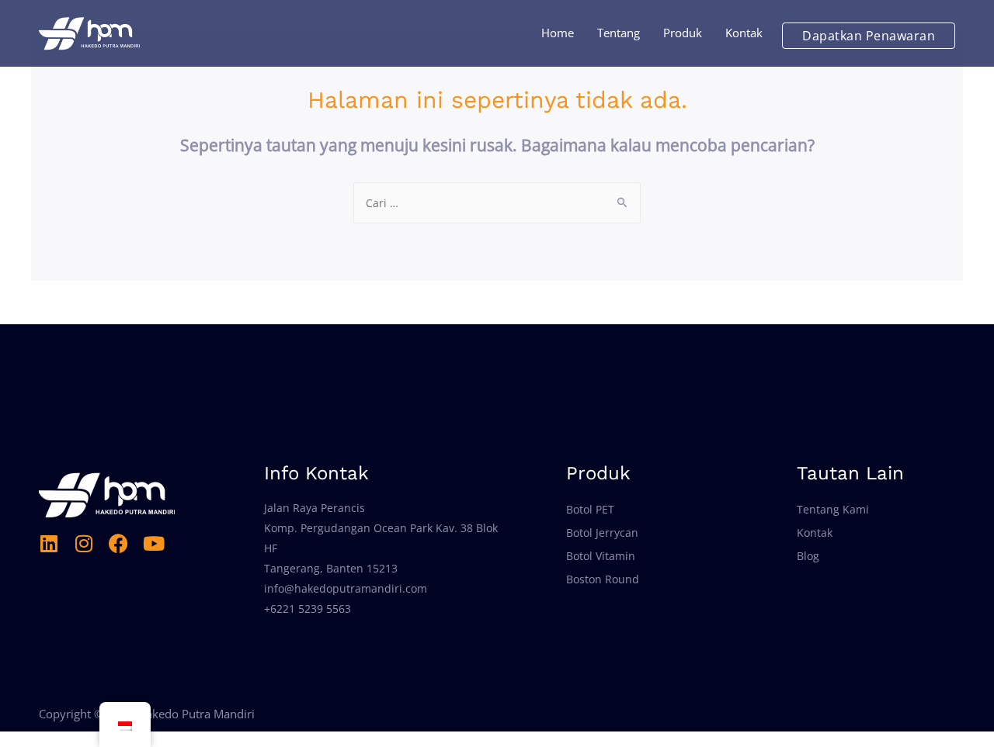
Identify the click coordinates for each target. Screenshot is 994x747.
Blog (808, 555)
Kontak (744, 32)
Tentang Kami (833, 509)
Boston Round (602, 579)
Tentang (618, 32)
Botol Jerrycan (602, 532)
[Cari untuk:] (497, 202)
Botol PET (590, 509)
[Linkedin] (48, 543)
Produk (682, 32)
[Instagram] (83, 543)
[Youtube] (153, 543)
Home (557, 32)
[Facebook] (118, 543)
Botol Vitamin (600, 555)
